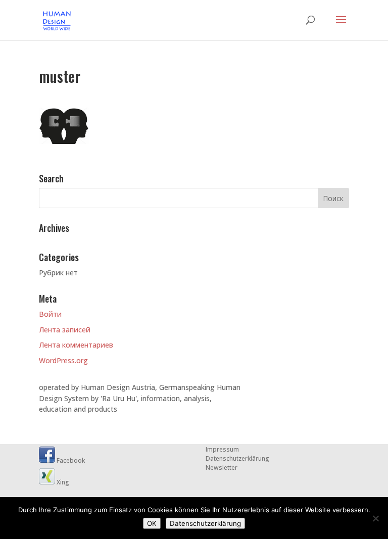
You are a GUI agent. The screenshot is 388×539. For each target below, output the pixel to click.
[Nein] (375, 518)
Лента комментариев (76, 345)
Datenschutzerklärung (237, 458)
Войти (50, 314)
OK (152, 523)
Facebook (70, 460)
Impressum (222, 449)
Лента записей (64, 329)
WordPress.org (63, 360)
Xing (62, 482)
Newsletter (221, 467)
